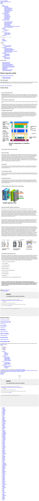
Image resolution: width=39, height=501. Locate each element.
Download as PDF (9, 85)
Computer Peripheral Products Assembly (6, 370)
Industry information (7, 33)
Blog (3, 31)
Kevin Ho (2, 374)
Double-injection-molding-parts (9, 49)
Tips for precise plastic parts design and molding (12, 26)
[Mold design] (2, 327)
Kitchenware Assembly (30, 370)
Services (5, 30)
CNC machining (7, 14)
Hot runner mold (5, 290)
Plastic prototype (7, 12)
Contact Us (4, 35)
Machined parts (6, 15)
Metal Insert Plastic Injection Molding (20, 370)
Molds (3, 44)
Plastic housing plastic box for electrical (10, 51)
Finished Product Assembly (15, 371)
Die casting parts (7, 17)
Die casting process (7, 16)
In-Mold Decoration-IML (8, 10)
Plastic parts (4, 47)
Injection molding (5, 6)
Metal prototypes (7, 58)
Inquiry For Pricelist (3, 344)
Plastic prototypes (7, 57)
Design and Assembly (5, 19)
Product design (6, 356)
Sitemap (23, 369)
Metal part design (7, 24)
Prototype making (7, 359)
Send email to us (3, 85)
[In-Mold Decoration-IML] (4, 319)
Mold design (3, 329)
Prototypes (4, 56)
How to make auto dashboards (7, 65)
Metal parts (6, 354)
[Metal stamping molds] (4, 339)
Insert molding (6, 11)
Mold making (6, 7)
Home (3, 5)
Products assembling (7, 25)
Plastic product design (7, 23)
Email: (5, 1)
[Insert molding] (3, 323)
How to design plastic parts (8, 27)
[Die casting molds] (3, 335)
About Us (4, 365)
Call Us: (4, 0)
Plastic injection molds (8, 45)
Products (3, 39)
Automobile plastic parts (8, 48)
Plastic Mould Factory (7, 371)
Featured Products (19, 369)
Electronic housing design (8, 21)
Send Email (2, 373)
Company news (6, 32)
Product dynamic (7, 34)
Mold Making (4, 40)
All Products (22, 371)
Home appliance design (8, 22)
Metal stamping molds (5, 63)
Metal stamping (6, 55)
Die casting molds (7, 46)
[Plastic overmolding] (4, 331)
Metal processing (5, 13)
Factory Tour (6, 29)
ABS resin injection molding (7, 70)
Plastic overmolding (7, 9)
